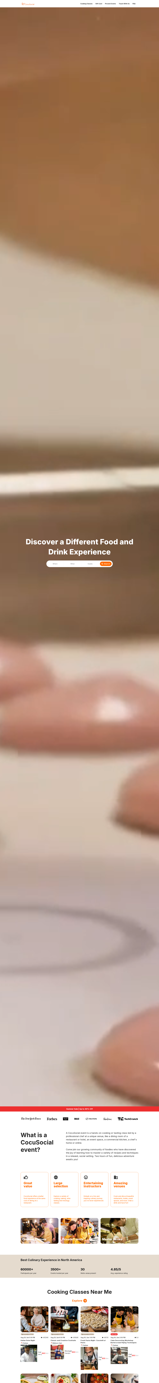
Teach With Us (124, 4)
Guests (90, 564)
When (72, 564)
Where (55, 564)
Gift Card (98, 4)
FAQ (133, 4)
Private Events (110, 4)
